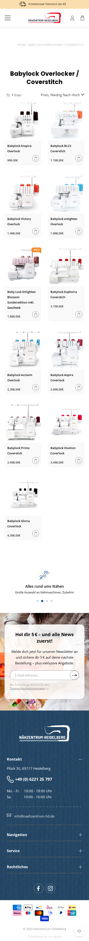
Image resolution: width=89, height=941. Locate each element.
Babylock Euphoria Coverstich (63, 294)
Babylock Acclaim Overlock (19, 377)
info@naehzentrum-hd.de (34, 816)
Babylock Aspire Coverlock (61, 377)
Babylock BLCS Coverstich (60, 148)
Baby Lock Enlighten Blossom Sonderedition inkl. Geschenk (21, 300)
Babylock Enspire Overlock (19, 148)
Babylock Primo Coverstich (18, 450)
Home (21, 45)
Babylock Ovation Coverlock (63, 450)
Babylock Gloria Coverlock (18, 523)
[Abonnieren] (74, 675)
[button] (8, 18)
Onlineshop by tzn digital (44, 936)
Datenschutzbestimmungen (27, 688)
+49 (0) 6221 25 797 (33, 779)
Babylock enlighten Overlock (63, 221)
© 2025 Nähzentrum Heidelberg (44, 929)
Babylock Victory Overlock (19, 221)
